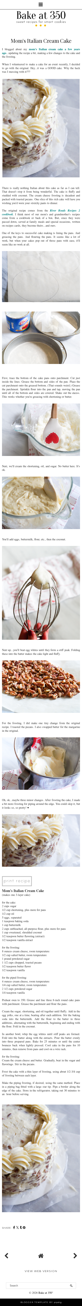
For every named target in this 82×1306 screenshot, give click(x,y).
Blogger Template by (41, 1302)
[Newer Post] (7, 1255)
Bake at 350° (45, 1293)
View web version (41, 1271)
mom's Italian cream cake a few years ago (41, 51)
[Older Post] (75, 1255)
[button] (41, 4)
